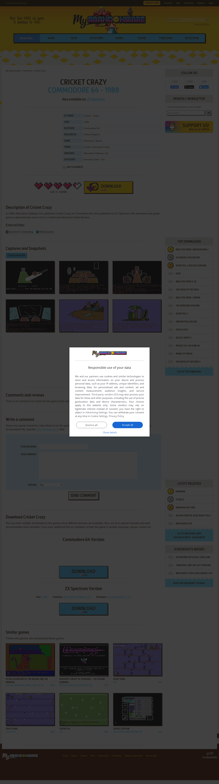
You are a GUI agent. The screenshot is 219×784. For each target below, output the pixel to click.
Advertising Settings (96, 412)
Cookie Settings (99, 416)
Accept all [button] (127, 424)
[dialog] (109, 392)
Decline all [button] (91, 425)
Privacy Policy (116, 416)
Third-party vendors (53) (104, 394)
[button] (109, 432)
